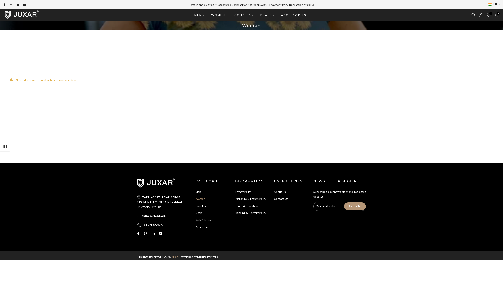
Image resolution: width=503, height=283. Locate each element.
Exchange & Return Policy (250, 198)
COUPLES (242, 15)
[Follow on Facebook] (4, 4)
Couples (201, 206)
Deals (199, 212)
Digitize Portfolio (207, 256)
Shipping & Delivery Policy (250, 212)
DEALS (266, 15)
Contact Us (281, 198)
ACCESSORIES (293, 15)
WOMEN (218, 15)
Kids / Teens (203, 219)
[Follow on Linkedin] (17, 4)
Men (198, 191)
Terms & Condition (246, 206)
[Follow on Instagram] (11, 4)
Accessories (203, 227)
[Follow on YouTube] (24, 4)
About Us (280, 191)
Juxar (174, 256)
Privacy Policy (243, 191)
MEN (198, 15)
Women (200, 198)
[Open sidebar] (5, 146)
